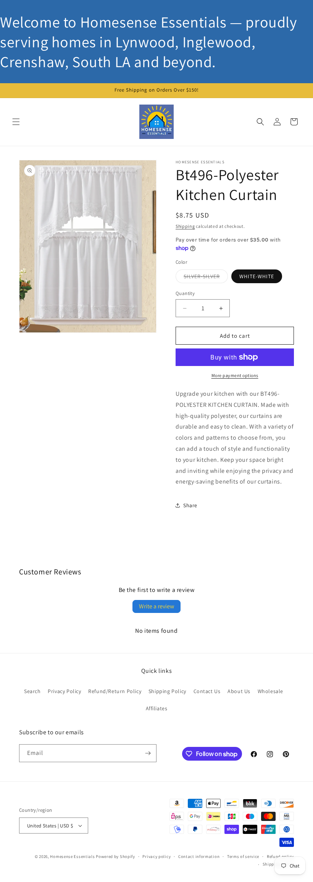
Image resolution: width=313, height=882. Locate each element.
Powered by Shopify (115, 856)
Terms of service (243, 856)
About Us (238, 691)
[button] (16, 121)
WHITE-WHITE (256, 276)
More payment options (234, 375)
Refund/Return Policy (114, 691)
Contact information (198, 856)
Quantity (185, 293)
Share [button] (190, 505)
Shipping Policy (167, 691)
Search (32, 691)
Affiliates (157, 708)
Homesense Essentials (72, 856)
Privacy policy (156, 856)
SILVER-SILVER (206, 278)
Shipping (185, 226)
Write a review (156, 606)
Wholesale (270, 691)
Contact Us (207, 691)
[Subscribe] (147, 753)
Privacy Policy (64, 691)
